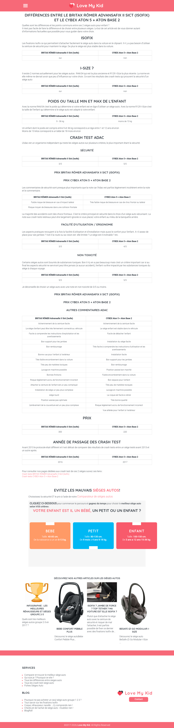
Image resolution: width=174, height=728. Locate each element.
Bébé (50, 535)
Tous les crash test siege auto (39, 683)
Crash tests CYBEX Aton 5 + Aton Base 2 (40, 476)
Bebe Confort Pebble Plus (70, 630)
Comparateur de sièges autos (95, 496)
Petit (93, 535)
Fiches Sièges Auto (33, 685)
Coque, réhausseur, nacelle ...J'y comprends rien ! (48, 705)
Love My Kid (90, 5)
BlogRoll (28, 710)
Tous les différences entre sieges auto (43, 680)
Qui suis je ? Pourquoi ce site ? (39, 677)
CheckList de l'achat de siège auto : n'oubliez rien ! (48, 708)
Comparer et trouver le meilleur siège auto (45, 675)
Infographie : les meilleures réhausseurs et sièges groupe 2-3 (37, 610)
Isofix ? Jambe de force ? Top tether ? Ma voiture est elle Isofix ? (102, 608)
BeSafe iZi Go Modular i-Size (134, 630)
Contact (139, 699)
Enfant (136, 535)
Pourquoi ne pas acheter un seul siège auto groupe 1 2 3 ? (52, 700)
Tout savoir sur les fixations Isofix (41, 702)
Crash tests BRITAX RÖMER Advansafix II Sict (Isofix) (45, 474)
